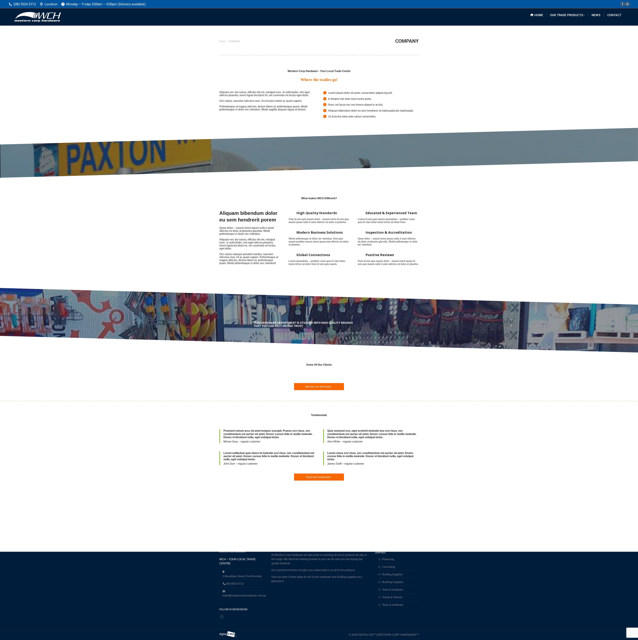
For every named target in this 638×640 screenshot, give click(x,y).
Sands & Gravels (392, 597)
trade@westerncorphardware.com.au (242, 595)
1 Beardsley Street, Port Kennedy (242, 576)
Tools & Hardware (392, 589)
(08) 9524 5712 (25, 4)
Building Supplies (392, 582)
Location (51, 4)
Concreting (388, 567)
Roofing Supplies (392, 574)
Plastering (388, 559)
